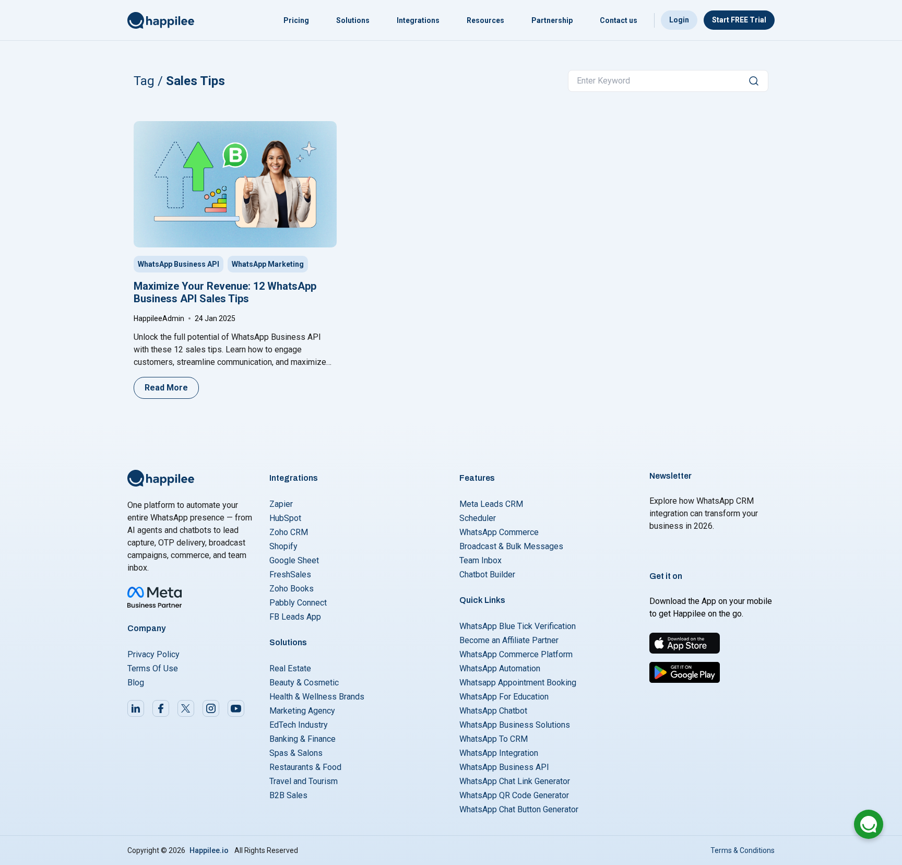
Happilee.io (209, 850)
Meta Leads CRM (491, 504)
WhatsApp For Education (504, 697)
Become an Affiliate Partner (509, 640)
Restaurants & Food (305, 767)
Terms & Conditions (742, 850)
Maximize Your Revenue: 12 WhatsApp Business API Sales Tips (225, 292)
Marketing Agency (302, 711)
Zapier (281, 504)
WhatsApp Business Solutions (514, 725)
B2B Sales (288, 795)
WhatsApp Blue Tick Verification (517, 626)
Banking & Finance (302, 739)
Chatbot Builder (487, 574)
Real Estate (290, 668)
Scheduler (477, 518)
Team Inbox (480, 560)
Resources (485, 20)
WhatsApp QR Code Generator (514, 795)
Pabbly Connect (298, 603)
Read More (166, 388)
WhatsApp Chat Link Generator (514, 781)
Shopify (283, 546)
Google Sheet (294, 560)
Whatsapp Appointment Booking (517, 683)
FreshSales (290, 574)
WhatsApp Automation (499, 668)
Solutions (353, 20)
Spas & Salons (296, 753)
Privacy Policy (153, 654)
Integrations (418, 20)
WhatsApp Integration (498, 753)
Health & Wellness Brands (316, 697)
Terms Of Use (152, 668)
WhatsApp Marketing (268, 264)
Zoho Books (291, 589)
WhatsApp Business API (178, 264)
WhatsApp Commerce (499, 532)
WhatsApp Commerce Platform (516, 654)
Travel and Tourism (303, 781)
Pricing (296, 20)
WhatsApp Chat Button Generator (518, 809)
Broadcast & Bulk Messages (511, 546)
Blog (135, 683)
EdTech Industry (298, 725)
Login (679, 20)
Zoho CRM (288, 532)
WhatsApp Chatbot (493, 711)
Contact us (618, 20)
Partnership (552, 20)
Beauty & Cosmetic (304, 683)
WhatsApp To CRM (493, 739)
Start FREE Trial (739, 20)
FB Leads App (295, 617)
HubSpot (285, 518)
